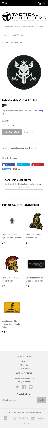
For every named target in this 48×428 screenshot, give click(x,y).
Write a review (24, 187)
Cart (44, 3)
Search (24, 361)
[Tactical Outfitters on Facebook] (24, 387)
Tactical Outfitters (17, 412)
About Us (24, 364)
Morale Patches (17, 35)
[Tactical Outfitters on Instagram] (31, 387)
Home (4, 35)
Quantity (5, 121)
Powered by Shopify (33, 412)
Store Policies (24, 368)
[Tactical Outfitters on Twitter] (17, 387)
